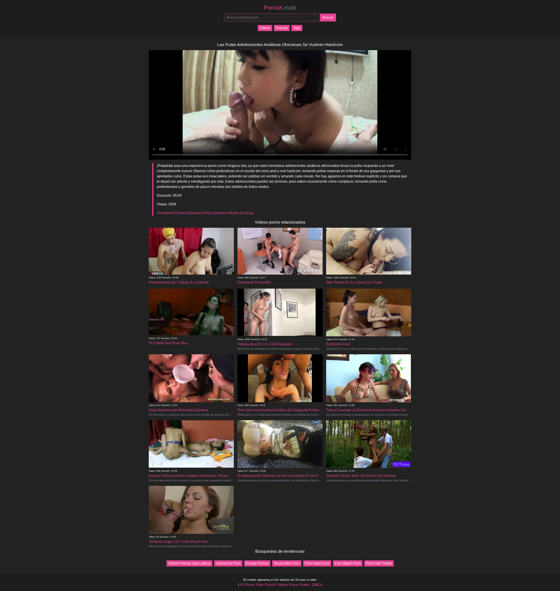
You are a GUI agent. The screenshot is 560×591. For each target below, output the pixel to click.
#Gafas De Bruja (240, 213)
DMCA (317, 585)
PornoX (280, 8)
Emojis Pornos (257, 563)
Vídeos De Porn (228, 563)
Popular (282, 28)
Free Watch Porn (348, 563)
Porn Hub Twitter (379, 563)
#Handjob (164, 213)
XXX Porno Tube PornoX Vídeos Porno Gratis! (273, 585)
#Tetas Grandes (214, 213)
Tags (297, 28)
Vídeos (264, 28)
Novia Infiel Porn (287, 563)
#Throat (179, 213)
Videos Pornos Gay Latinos (189, 563)
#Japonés (193, 213)
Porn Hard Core (317, 563)
